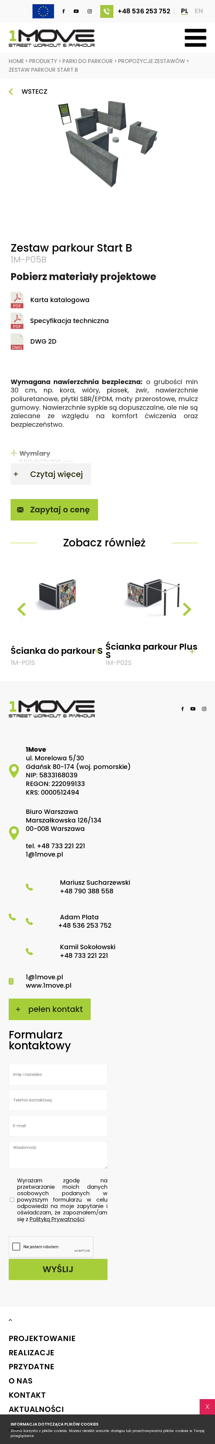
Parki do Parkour (89, 61)
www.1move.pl (48, 985)
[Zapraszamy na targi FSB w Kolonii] (39, 11)
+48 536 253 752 (144, 11)
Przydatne (32, 1367)
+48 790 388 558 (86, 891)
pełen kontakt (55, 1009)
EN (199, 11)
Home (18, 61)
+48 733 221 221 (61, 846)
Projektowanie (42, 1339)
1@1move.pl (44, 854)
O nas (21, 1381)
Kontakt (27, 1395)
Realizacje (32, 1353)
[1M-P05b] (104, 143)
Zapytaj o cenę (60, 509)
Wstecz (34, 91)
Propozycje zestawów (153, 61)
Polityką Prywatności (57, 1219)
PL (184, 11)
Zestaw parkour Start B (43, 70)
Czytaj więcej (56, 474)
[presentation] (21, 609)
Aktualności (36, 1409)
